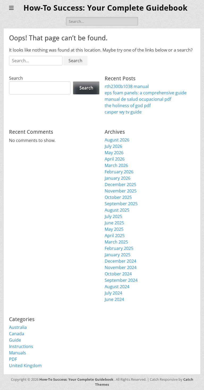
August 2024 (117, 287)
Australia (18, 327)
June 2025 (114, 223)
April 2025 (115, 235)
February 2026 (119, 172)
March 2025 (116, 242)
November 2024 (121, 267)
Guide (15, 340)
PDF (13, 359)
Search (16, 78)
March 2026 (116, 165)
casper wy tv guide (123, 112)
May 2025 (114, 229)
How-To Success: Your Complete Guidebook (105, 7)
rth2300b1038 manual (127, 86)
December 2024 (120, 261)
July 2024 (113, 293)
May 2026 (114, 153)
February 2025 (119, 248)
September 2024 (121, 280)
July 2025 (113, 216)
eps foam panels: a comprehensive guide (145, 93)
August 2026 (117, 140)
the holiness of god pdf (128, 105)
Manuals (17, 353)
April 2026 (115, 159)
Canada (16, 334)
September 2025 (121, 204)
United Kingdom (25, 365)
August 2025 (117, 210)
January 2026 (117, 178)
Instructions (21, 346)
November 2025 (121, 191)
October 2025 (118, 197)
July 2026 (113, 146)
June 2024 (114, 299)
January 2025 (117, 255)
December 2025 (120, 184)
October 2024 (118, 274)
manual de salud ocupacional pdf (138, 99)
